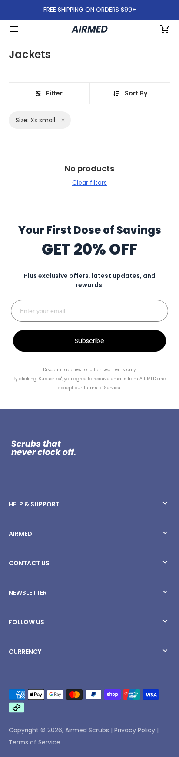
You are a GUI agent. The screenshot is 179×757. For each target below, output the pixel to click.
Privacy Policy (134, 730)
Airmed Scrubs (87, 730)
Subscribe (89, 340)
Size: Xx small (35, 120)
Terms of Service (34, 742)
